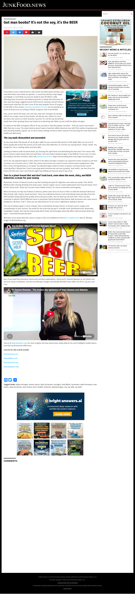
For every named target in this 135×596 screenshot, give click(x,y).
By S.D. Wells (119, 57)
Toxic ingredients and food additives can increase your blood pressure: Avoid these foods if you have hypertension (119, 64)
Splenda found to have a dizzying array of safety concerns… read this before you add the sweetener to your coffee (119, 126)
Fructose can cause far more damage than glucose (117, 207)
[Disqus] (51, 490)
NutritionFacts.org (11, 354)
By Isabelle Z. (119, 69)
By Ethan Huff (119, 242)
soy (65, 387)
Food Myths (66, 384)
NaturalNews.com (10, 358)
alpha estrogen (22, 384)
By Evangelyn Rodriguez (122, 173)
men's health (38, 387)
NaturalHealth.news (19, 343)
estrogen (57, 384)
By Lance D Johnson (121, 119)
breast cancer (34, 384)
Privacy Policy (67, 588)
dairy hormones (46, 384)
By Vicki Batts (119, 91)
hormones (75, 384)
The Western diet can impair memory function (117, 247)
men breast (27, 387)
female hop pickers (44, 157)
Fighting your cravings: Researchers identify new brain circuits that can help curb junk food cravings (118, 150)
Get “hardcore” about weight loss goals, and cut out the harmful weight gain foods (119, 97)
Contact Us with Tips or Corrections (67, 583)
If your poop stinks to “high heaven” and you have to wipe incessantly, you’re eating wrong (119, 224)
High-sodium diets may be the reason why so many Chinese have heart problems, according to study (119, 76)
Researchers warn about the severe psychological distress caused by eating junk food (118, 161)
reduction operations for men (35, 107)
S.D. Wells (19, 28)
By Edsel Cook (119, 131)
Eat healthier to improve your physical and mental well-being (119, 170)
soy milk (71, 387)
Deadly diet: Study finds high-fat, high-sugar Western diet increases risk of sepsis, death (119, 197)
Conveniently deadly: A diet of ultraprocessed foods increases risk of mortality (119, 87)
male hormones (86, 384)
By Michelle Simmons (121, 81)
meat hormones (15, 387)
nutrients (47, 387)
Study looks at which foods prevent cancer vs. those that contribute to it (118, 107)
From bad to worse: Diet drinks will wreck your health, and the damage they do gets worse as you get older (118, 138)
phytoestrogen (57, 387)
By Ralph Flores (120, 210)
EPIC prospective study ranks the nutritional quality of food (119, 178)
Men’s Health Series (71, 218)
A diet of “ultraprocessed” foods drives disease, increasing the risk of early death (119, 187)
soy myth (78, 387)
